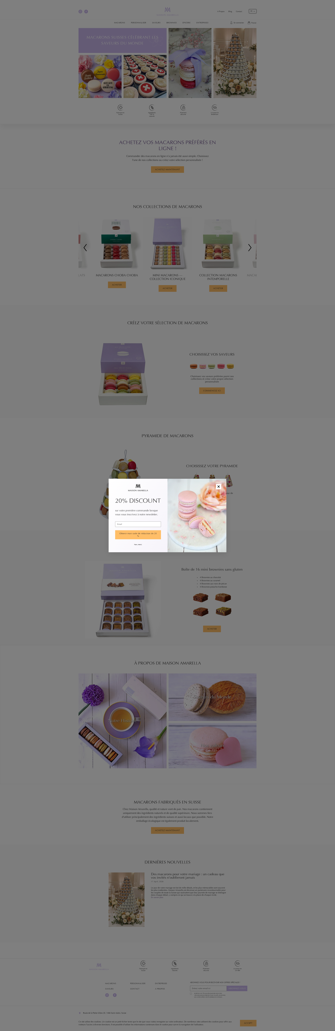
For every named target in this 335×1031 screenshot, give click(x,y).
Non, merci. (138, 544)
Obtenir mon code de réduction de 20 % (138, 534)
